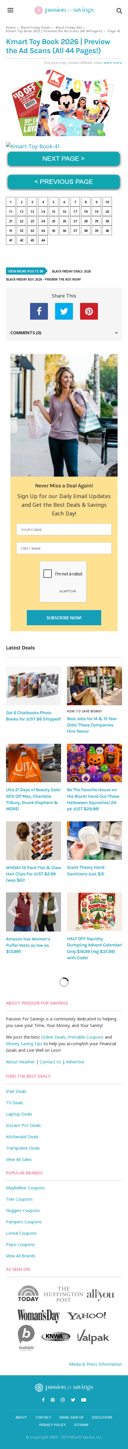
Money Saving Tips (24, 1043)
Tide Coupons (19, 1199)
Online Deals (53, 1037)
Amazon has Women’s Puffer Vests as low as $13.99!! (28, 945)
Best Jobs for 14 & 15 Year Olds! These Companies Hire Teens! (92, 725)
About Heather (20, 1062)
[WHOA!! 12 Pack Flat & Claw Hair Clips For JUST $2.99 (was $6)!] (33, 840)
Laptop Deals (19, 1114)
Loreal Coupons (21, 1233)
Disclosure (102, 1417)
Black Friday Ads (69, 27)
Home (11, 27)
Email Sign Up (72, 1417)
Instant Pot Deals (23, 1125)
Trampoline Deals (23, 1148)
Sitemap (81, 1424)
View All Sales (19, 1159)
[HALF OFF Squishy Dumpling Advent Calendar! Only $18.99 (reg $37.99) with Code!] (94, 911)
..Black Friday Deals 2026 (70, 271)
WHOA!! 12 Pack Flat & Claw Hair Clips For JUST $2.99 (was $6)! (33, 874)
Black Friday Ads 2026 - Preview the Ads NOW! (43, 279)
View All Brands (20, 1256)
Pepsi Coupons (20, 1244)
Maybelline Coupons (25, 1188)
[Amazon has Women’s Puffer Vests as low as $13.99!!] (33, 911)
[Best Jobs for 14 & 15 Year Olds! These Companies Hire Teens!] (94, 685)
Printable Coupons (86, 1037)
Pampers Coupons (24, 1222)
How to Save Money (84, 711)
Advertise (75, 1062)
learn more (113, 62)
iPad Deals (16, 1091)
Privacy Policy (52, 1424)
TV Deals (14, 1102)
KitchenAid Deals (22, 1137)
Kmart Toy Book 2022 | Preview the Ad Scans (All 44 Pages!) (54, 31)
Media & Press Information (95, 1364)
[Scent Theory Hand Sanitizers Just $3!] (94, 840)
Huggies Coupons (23, 1210)
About (21, 1417)
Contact (43, 1417)
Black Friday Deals (36, 27)
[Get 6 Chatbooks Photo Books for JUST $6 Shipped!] (33, 685)
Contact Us (50, 1062)
